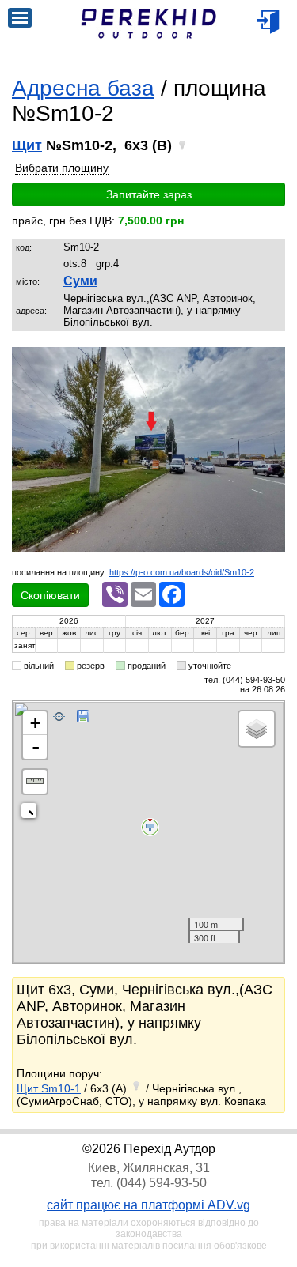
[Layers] (256, 728)
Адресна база (83, 88)
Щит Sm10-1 (49, 1088)
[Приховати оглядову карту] (32, 813)
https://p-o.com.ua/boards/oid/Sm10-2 (181, 572)
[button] (271, 361)
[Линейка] (35, 782)
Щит (27, 145)
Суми (80, 281)
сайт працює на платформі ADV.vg (148, 1205)
